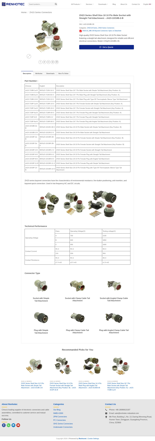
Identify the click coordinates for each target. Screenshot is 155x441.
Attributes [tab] (38, 73)
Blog (114, 4)
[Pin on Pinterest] (52, 62)
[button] (29, 56)
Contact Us (136, 4)
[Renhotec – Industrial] (13, 4)
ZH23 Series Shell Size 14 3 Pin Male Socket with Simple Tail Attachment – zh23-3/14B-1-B (32, 385)
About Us (124, 4)
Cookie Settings (93, 438)
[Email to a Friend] (48, 62)
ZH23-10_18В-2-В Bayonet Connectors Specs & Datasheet (101, 31)
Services (89, 4)
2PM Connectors (60, 417)
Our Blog (56, 410)
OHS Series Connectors (63, 424)
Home (24, 12)
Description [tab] (27, 73)
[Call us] (8, 425)
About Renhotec (9, 404)
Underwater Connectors (63, 427)
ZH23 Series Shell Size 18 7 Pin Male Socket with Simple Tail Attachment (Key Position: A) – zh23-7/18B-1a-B (120, 386)
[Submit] (56, 4)
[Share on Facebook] (40, 62)
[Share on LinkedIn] (57, 62)
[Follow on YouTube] (18, 425)
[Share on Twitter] (44, 62)
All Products (75, 4)
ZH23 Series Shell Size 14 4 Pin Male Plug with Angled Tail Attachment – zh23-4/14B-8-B (90, 385)
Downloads (102, 4)
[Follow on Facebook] (4, 425)
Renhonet (82, 438)
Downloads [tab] (50, 73)
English (146, 4)
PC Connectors (59, 420)
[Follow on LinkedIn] (13, 425)
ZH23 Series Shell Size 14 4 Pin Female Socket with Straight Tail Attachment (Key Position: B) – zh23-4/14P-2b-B (63, 386)
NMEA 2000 (58, 413)
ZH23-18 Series (92, 28)
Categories (58, 404)
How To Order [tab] (63, 73)
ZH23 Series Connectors (41, 12)
